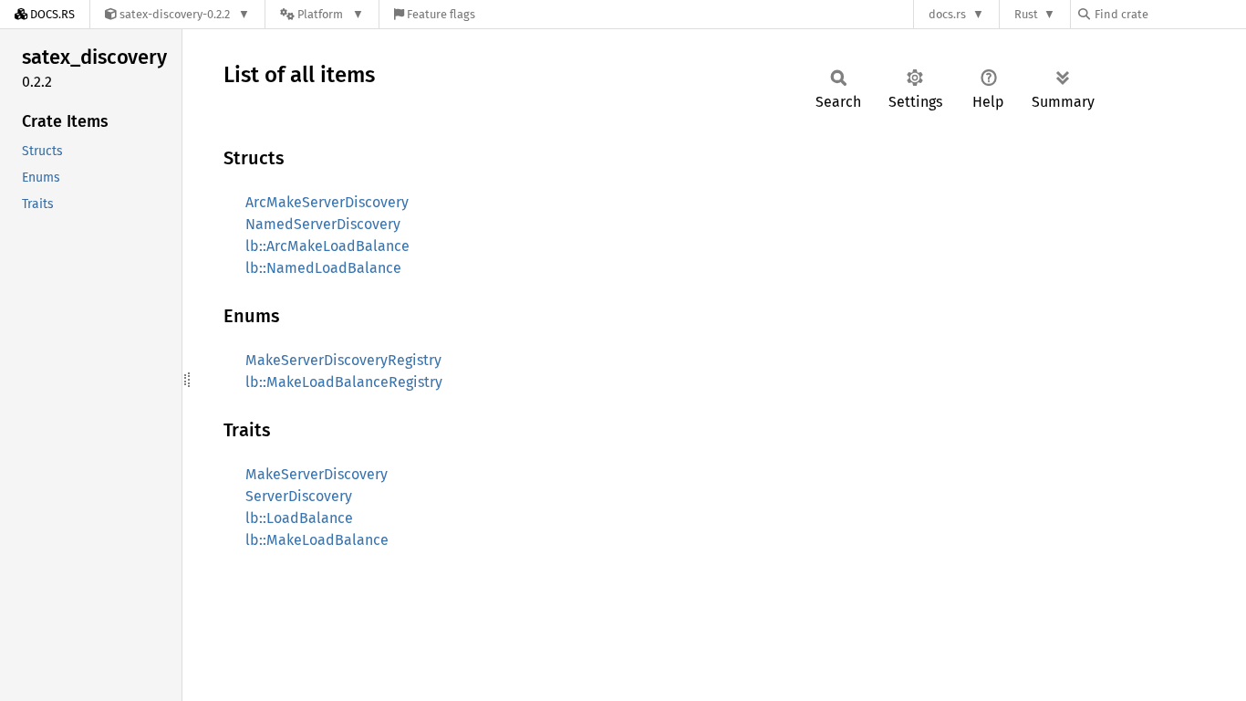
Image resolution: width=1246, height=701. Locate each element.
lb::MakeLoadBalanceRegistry (343, 382)
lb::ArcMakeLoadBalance (327, 246)
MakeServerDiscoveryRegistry (343, 360)
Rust (1026, 14)
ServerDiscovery (298, 496)
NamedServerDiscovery (322, 224)
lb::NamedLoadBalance (323, 268)
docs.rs (947, 14)
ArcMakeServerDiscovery (327, 202)
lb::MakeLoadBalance (317, 540)
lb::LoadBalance (299, 518)
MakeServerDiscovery (316, 474)
